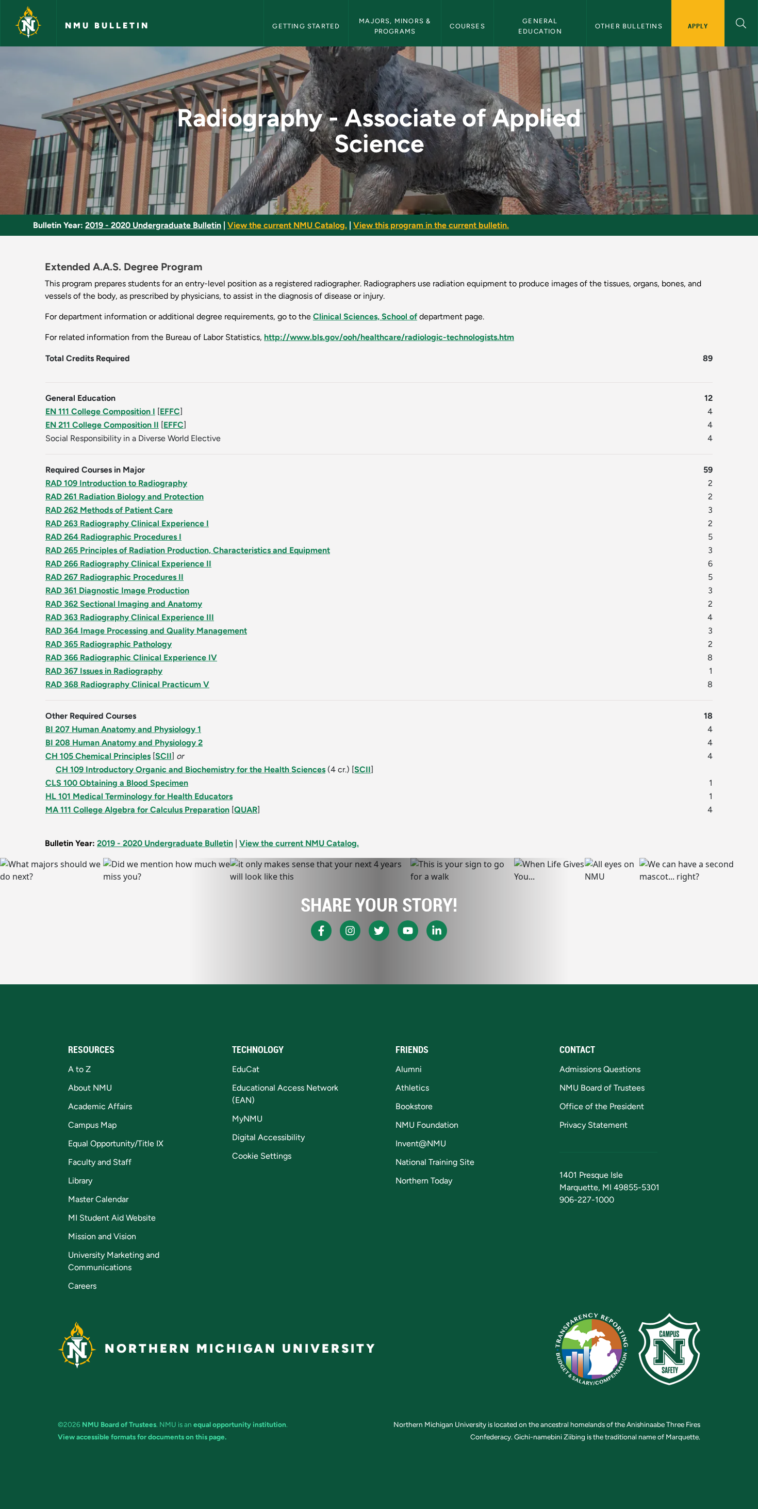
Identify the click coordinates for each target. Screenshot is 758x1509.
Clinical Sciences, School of (365, 316)
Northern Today (424, 1181)
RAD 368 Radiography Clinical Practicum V (127, 684)
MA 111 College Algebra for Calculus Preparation (137, 810)
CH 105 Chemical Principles (98, 756)
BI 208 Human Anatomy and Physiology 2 (124, 743)
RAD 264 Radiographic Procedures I (113, 537)
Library (80, 1181)
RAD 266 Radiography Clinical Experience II (128, 564)
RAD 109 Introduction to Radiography (116, 483)
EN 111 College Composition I (100, 411)
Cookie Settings (261, 1156)
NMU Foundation (427, 1125)
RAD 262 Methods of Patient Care (109, 510)
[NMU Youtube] (408, 930)
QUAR (245, 810)
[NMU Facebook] (321, 930)
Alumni (409, 1069)
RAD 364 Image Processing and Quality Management (146, 631)
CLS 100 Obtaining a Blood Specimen (116, 783)
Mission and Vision (102, 1236)
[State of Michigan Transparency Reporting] (591, 1349)
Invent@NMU (421, 1143)
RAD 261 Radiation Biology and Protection (124, 496)
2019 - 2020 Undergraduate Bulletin (153, 225)
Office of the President (601, 1106)
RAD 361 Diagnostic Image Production (117, 590)
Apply (698, 25)
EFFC (170, 411)
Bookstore (414, 1106)
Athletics (412, 1088)
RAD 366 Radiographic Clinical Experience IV (131, 657)
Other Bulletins (629, 26)
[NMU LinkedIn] (436, 930)
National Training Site (435, 1162)
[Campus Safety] (669, 1349)
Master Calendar (98, 1199)
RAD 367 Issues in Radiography (103, 671)
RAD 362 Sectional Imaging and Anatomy (123, 604)
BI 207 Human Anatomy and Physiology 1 (123, 729)
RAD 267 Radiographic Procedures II (114, 577)
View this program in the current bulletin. (431, 225)
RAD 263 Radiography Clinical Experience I (127, 523)
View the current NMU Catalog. (287, 225)
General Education (540, 26)
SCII (163, 756)
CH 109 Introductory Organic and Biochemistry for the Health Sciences (190, 769)
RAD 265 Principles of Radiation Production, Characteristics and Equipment (187, 550)
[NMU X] (379, 930)
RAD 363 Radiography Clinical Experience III (129, 617)
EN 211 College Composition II (102, 425)
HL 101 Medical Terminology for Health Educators (139, 796)
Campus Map (92, 1125)
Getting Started (306, 26)
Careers (82, 1286)
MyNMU (247, 1119)
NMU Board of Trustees (602, 1088)
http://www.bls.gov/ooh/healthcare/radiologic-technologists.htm (389, 337)
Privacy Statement (593, 1125)
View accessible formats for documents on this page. (142, 1437)
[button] (741, 22)
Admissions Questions (599, 1069)
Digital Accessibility (268, 1137)
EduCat (245, 1069)
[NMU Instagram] (350, 930)
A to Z (79, 1069)
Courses (467, 26)
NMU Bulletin (107, 25)
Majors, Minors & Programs (396, 26)
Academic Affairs (100, 1106)
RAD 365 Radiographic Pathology (108, 644)
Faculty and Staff (99, 1162)
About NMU (90, 1088)
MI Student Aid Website (112, 1218)
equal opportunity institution (239, 1424)
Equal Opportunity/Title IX (115, 1143)
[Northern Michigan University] (28, 23)
